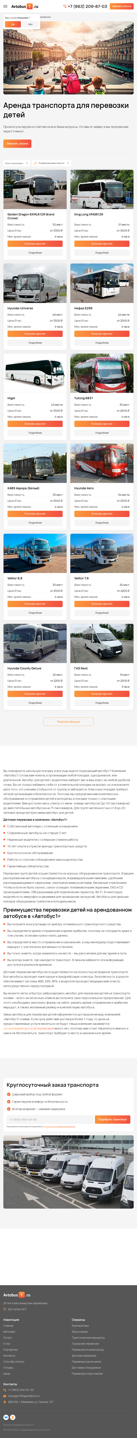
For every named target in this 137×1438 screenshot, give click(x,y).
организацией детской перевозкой (28, 1028)
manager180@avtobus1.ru (24, 1396)
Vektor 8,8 (15, 578)
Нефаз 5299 (83, 308)
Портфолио (10, 1349)
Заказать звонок (121, 6)
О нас (6, 1343)
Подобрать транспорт (112, 1119)
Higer (11, 398)
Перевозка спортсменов (87, 1373)
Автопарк (9, 1331)
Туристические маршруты (88, 1337)
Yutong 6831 (83, 398)
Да (13, 24)
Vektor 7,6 (81, 578)
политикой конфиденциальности (59, 1126)
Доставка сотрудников (86, 1367)
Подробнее (35, 252)
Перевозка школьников (86, 1361)
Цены (6, 1373)
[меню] (5, 6)
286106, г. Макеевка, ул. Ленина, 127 (30, 1402)
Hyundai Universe (20, 308)
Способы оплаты (13, 1361)
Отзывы (8, 1367)
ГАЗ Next (81, 668)
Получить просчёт (35, 243)
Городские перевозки (85, 1343)
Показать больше (68, 721)
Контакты (9, 1355)
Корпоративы (80, 1325)
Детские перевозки (84, 1355)
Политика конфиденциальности (18, 1424)
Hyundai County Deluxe (24, 668)
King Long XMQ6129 (88, 214)
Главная (8, 1325)
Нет (30, 24)
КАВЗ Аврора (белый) (24, 488)
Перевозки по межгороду (88, 1349)
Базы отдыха (80, 1331)
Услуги (7, 1337)
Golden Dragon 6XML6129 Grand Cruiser (31, 216)
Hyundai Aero (84, 488)
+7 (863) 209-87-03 (87, 6)
